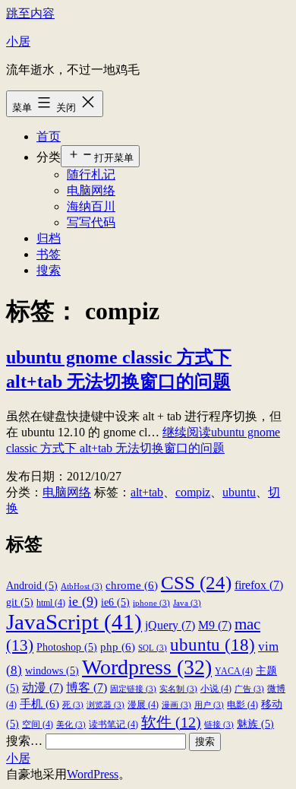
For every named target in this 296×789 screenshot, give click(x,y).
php (117, 646)
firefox (259, 584)
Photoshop (66, 647)
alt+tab (147, 492)
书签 (48, 254)
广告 (249, 689)
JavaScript (74, 622)
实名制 (178, 689)
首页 (48, 136)
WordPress (92, 774)
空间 (37, 724)
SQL (152, 648)
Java (187, 603)
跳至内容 (30, 13)
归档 (48, 238)
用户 (209, 705)
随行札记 (91, 174)
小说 (215, 688)
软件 (171, 722)
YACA (234, 671)
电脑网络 (91, 190)
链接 (219, 725)
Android (32, 585)
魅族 (255, 724)
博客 (86, 687)
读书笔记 (113, 724)
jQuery (170, 625)
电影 (242, 704)
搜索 (48, 270)
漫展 (143, 704)
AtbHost (81, 586)
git (19, 602)
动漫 (42, 687)
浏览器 (105, 705)
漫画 (176, 705)
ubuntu (239, 492)
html (50, 602)
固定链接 (133, 689)
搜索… (24, 740)
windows (52, 671)
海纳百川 (91, 206)
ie (83, 601)
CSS (196, 582)
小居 (18, 41)
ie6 (115, 602)
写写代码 (91, 222)
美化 (71, 725)
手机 (39, 703)
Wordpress (147, 667)
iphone (151, 603)
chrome (131, 584)
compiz (192, 492)
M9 (214, 625)
